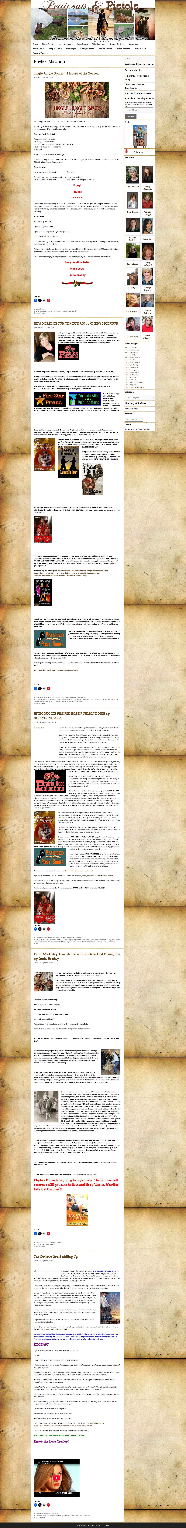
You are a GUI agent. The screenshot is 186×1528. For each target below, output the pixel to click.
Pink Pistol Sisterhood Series (138, 93)
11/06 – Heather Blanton (132, 372)
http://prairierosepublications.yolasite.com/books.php (56, 670)
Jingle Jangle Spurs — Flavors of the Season (66, 73)
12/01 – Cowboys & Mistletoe (133, 382)
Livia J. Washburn (96, 940)
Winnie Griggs (98, 44)
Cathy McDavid (55, 48)
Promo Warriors (144, 429)
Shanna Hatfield (117, 44)
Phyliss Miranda (71, 311)
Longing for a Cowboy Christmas (55, 311)
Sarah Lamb (38, 48)
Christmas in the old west (55, 938)
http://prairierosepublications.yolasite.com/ (77, 871)
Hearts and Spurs (61, 940)
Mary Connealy (66, 44)
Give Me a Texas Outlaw (54, 1516)
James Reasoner (67, 699)
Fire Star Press (51, 940)
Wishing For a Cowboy (76, 701)
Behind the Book (41, 697)
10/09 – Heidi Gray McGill (132, 362)
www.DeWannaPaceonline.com (81, 1426)
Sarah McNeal (60, 942)
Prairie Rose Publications (42, 701)
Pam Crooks (82, 44)
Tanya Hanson (55, 701)
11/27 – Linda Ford (130, 380)
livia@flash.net (107, 876)
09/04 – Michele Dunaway (132, 350)
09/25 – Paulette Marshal (132, 357)
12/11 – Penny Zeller (131, 385)
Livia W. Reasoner (87, 699)
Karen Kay (133, 44)
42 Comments (40, 313)
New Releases (59, 697)
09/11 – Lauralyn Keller (131, 352)
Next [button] (144, 147)
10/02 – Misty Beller (130, 360)
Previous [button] (135, 147)
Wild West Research (55, 1242)
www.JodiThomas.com (42, 1426)
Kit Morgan (71, 48)
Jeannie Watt (140, 48)
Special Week (40, 309)
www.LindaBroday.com (96, 1423)
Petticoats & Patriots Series (139, 64)
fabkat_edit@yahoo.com (85, 876)
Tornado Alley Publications (84, 942)
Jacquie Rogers (73, 940)
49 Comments (40, 944)
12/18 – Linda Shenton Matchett (134, 387)
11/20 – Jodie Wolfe (130, 377)
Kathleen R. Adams (84, 940)
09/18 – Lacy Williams (131, 355)
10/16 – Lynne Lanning (131, 365)
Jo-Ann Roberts (123, 48)
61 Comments (40, 1518)
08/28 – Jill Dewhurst (131, 347)
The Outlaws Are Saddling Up (56, 1256)
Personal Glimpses (42, 1242)
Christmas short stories (53, 699)
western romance (53, 1514)
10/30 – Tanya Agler (131, 370)
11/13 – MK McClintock (131, 375)
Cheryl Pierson (87, 48)
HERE (39, 1430)
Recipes (79, 938)
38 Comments (40, 703)
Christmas (50, 697)
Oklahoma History (70, 697)
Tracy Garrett (64, 701)
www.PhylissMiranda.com (60, 1426)
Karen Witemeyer (41, 53)
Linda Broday (48, 44)
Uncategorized (81, 697)
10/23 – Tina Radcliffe (131, 367)
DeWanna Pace (41, 1516)
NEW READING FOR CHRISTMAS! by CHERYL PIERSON (76, 323)
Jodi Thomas (66, 1516)
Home (35, 44)
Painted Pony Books (100, 699)
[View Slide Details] (140, 135)
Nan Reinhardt (105, 48)
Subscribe (130, 116)
